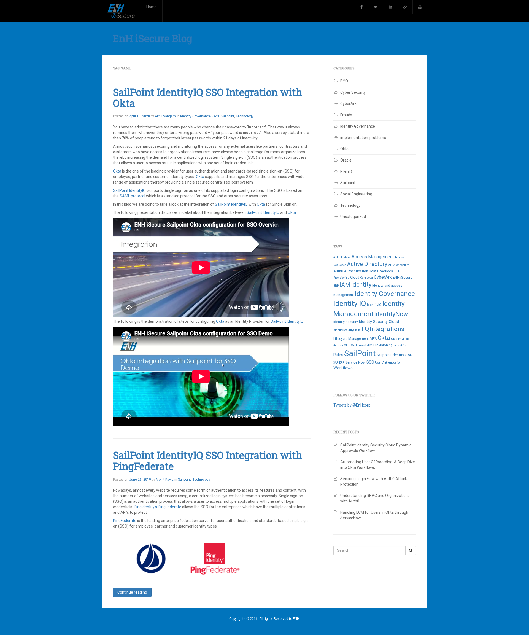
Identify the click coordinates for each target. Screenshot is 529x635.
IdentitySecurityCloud (347, 330)
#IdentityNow (342, 257)
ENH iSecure (402, 277)
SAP (410, 355)
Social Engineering (356, 194)
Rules (338, 354)
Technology (244, 116)
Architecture (401, 265)
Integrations (387, 329)
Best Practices (381, 271)
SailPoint (360, 353)
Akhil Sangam (165, 116)
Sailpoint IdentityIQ (392, 355)
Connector (366, 277)
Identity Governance (195, 116)
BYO (344, 81)
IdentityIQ (374, 305)
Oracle (346, 160)
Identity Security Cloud (379, 321)
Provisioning (383, 345)
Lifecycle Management (351, 339)
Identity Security (345, 322)
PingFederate (169, 507)
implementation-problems (363, 137)
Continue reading (132, 592)
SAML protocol (133, 196)
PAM (369, 345)
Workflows (343, 367)
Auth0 (338, 271)
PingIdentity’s (146, 507)
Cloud (354, 277)
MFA (373, 339)
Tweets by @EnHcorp (352, 405)
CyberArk (348, 103)
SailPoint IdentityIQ (129, 190)
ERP (336, 285)
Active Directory (367, 264)
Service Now (355, 362)
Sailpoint (227, 116)
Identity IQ (349, 303)
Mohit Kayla (165, 479)
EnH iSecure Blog (152, 38)
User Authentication (388, 362)
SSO (370, 362)
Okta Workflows (354, 345)
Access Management (373, 256)
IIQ (365, 329)
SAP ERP (338, 362)
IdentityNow (391, 314)
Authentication (356, 271)
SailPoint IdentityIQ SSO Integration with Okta (207, 97)
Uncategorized (353, 216)
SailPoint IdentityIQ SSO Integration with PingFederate (207, 460)
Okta (216, 116)
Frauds (346, 115)
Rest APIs (399, 345)
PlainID (346, 171)
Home (151, 7)
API (390, 265)
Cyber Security (353, 92)
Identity (361, 284)
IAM (344, 284)
